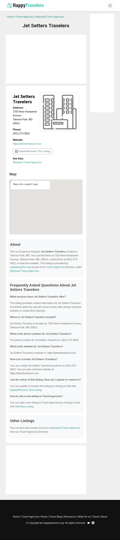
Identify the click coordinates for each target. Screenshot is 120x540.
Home (10, 16)
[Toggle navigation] (110, 5)
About (104, 516)
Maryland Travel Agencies (50, 16)
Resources (70, 516)
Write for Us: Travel (88, 516)
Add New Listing (24, 406)
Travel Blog (55, 516)
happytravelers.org (20, 267)
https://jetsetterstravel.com (27, 143)
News (44, 516)
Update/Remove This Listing (26, 390)
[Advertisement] (46, 59)
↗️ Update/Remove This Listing (32, 151)
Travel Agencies (24, 16)
